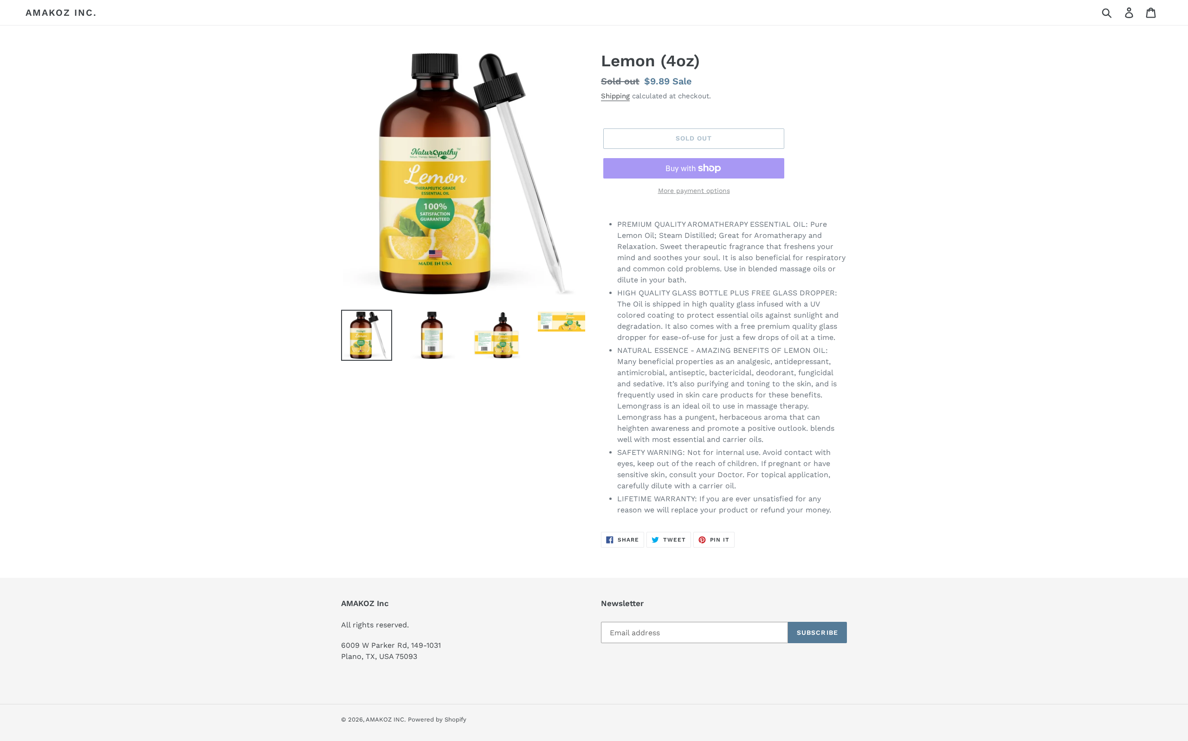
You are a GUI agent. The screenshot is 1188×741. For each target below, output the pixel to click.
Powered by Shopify (437, 719)
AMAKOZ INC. (61, 12)
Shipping (615, 96)
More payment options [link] (694, 190)
